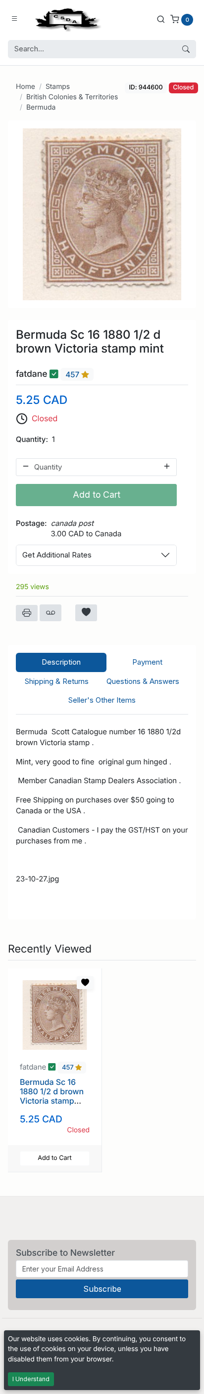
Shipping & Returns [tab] (57, 681)
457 (73, 374)
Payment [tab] (147, 662)
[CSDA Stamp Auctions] (66, 19)
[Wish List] (86, 612)
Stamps (58, 86)
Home (25, 86)
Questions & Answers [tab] (142, 681)
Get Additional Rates (57, 554)
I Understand (31, 1379)
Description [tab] (61, 662)
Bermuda (40, 107)
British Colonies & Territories (72, 97)
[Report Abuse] (50, 612)
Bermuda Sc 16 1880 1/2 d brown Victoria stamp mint (52, 1096)
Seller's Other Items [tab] (102, 700)
